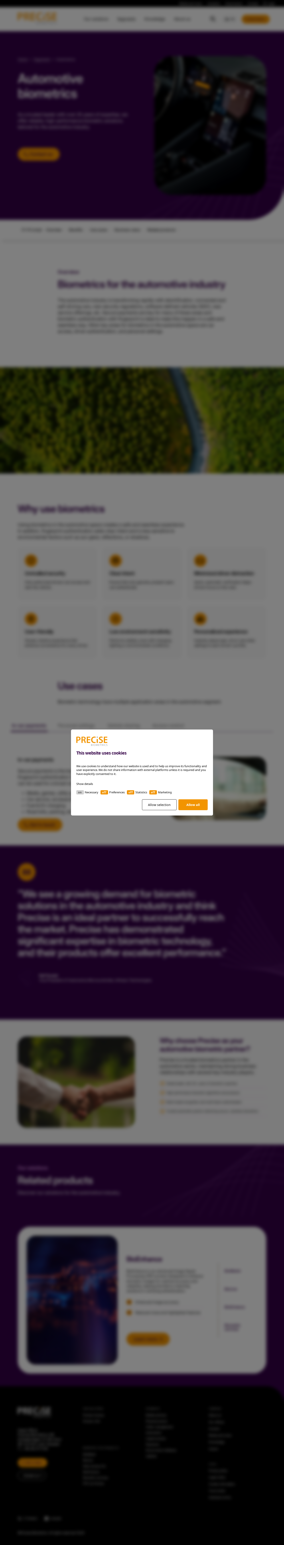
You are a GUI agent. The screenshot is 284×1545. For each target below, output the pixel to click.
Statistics (141, 792)
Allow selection (159, 805)
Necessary (91, 792)
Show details (84, 784)
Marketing (165, 792)
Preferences (117, 792)
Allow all (193, 805)
